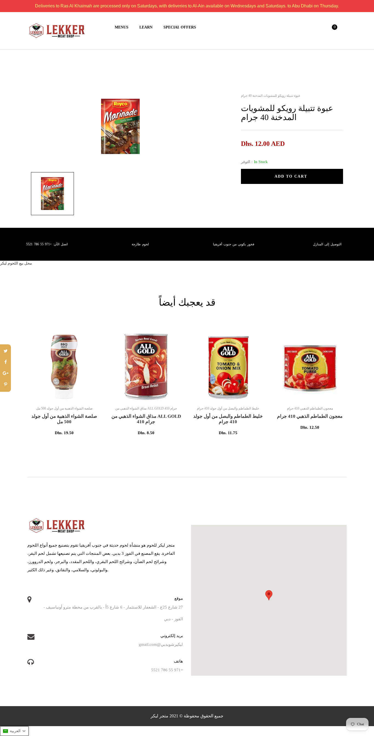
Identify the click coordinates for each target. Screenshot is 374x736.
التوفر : (247, 162)
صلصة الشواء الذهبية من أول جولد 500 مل (64, 419)
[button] (14, 731)
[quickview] (82, 396)
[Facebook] (5, 362)
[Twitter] (5, 351)
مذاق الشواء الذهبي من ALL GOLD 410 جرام (146, 419)
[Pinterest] (5, 384)
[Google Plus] (5, 373)
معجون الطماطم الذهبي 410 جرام (310, 416)
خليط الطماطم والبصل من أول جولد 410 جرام (228, 419)
